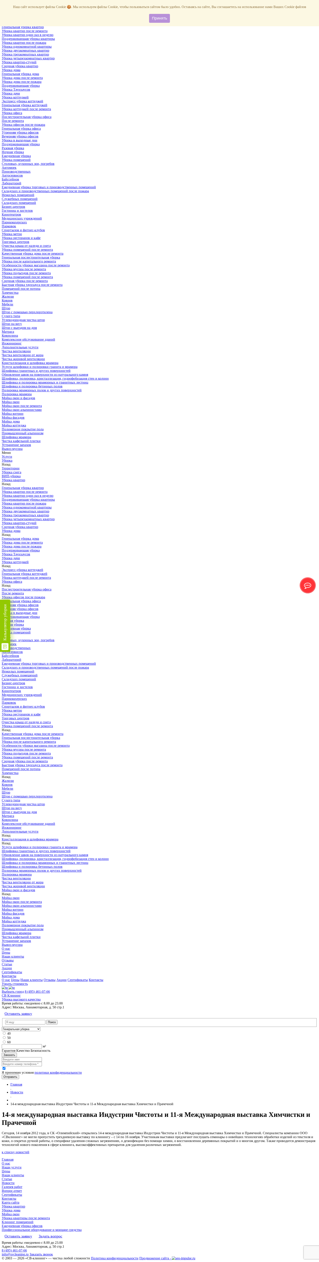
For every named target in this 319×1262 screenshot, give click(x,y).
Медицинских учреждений (22, 218)
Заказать (9, 1055)
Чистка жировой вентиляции (23, 359)
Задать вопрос (50, 1236)
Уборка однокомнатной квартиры (27, 46)
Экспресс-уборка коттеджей (22, 101)
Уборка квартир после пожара (24, 42)
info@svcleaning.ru (15, 1254)
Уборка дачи (11, 93)
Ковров (7, 300)
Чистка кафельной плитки (21, 441)
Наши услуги (11, 1167)
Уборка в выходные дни (19, 140)
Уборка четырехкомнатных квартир (28, 58)
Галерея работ (12, 1187)
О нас (6, 948)
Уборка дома (11, 70)
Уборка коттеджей (15, 97)
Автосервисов (12, 175)
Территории (11, 468)
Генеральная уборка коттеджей (24, 105)
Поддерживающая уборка (21, 85)
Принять (159, 18)
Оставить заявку (18, 1013)
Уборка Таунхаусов (16, 89)
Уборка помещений (16, 160)
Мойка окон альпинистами (22, 410)
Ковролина (10, 335)
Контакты (9, 976)
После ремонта (13, 121)
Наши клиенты (13, 956)
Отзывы (8, 960)
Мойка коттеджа (14, 425)
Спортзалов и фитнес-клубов (23, 230)
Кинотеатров (11, 214)
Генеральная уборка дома (20, 74)
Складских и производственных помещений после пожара (45, 191)
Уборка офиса (12, 113)
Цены (6, 952)
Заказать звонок (41, 1254)
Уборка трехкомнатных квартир (25, 54)
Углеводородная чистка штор (23, 320)
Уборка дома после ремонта (22, 78)
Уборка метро (12, 234)
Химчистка (10, 292)
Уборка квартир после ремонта (25, 31)
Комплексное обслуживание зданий (28, 339)
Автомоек (9, 167)
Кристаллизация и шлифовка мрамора (30, 363)
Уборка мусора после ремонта (24, 269)
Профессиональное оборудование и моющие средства (42, 1230)
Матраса (8, 331)
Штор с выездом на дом (19, 328)
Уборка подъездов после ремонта (26, 273)
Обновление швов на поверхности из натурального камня (45, 374)
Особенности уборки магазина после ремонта (36, 265)
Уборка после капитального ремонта (29, 261)
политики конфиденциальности (58, 1072)
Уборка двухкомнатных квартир (25, 50)
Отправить (10, 1076)
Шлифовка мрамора (16, 437)
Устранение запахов (16, 445)
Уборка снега (11, 472)
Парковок (9, 226)
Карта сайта (10, 1202)
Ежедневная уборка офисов (22, 1226)
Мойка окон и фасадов (18, 398)
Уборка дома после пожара (21, 82)
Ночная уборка (13, 152)
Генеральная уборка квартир (23, 27)
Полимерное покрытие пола (23, 429)
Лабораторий (11, 183)
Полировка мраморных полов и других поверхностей (42, 390)
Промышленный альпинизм (22, 433)
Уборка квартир (13, 480)
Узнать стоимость (15, 984)
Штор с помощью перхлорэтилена (27, 312)
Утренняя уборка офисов (20, 132)
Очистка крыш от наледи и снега (26, 246)
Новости (8, 1183)
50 (9, 1038)
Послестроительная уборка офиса (26, 117)
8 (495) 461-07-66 (37, 991)
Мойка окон (11, 402)
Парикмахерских (14, 222)
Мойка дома (11, 421)
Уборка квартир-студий (19, 62)
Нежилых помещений (18, 195)
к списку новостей (15, 1152)
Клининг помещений (17, 1222)
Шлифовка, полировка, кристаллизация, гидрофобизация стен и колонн (55, 378)
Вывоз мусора (12, 449)
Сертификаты (12, 972)
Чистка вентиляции (16, 351)
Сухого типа (11, 316)
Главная (7, 1159)
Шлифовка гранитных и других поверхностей (36, 371)
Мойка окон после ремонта (22, 406)
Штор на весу (12, 324)
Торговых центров (15, 242)
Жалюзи (8, 296)
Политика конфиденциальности (114, 1258)
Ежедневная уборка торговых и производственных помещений (49, 187)
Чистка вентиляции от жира (22, 355)
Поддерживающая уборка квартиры (28, 39)
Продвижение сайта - (155, 1258)
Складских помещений (19, 203)
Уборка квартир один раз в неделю (27, 35)
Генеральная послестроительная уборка (31, 257)
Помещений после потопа (21, 288)
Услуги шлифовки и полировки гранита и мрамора (39, 367)
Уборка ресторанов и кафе (21, 238)
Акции (7, 968)
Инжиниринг (12, 343)
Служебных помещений (20, 199)
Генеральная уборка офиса (21, 128)
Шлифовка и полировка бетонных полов (32, 386)
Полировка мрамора (17, 394)
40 (9, 1033)
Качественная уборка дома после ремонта (32, 253)
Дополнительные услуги (20, 347)
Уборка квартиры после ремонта (26, 1218)
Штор (6, 308)
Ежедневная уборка (16, 156)
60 (9, 1042)
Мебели (7, 304)
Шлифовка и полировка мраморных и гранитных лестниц (45, 382)
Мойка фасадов (13, 417)
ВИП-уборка (11, 476)
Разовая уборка (13, 148)
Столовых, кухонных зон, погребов (28, 164)
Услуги (7, 456)
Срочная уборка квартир (20, 66)
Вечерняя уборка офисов (20, 136)
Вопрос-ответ (12, 1191)
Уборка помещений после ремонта (27, 249)
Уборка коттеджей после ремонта (26, 109)
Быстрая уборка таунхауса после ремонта (32, 285)
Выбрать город (13, 991)
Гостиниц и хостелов (17, 210)
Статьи (7, 964)
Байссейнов (10, 179)
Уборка (7, 460)
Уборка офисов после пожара (23, 124)
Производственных (16, 171)
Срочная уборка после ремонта (25, 281)
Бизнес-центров (13, 206)
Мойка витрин (12, 413)
